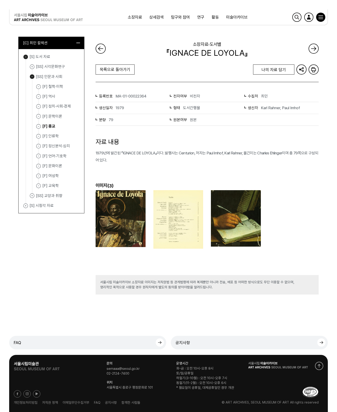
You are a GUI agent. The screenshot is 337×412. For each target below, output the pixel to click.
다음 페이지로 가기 (314, 49)
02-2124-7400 (118, 373)
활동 (215, 17)
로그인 (308, 17)
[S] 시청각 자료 (25, 205)
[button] (320, 17)
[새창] (310, 392)
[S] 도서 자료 (25, 56)
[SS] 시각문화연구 (32, 66)
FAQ (17, 342)
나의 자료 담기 (274, 69)
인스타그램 (27, 393)
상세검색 (156, 17)
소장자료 (135, 17)
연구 (200, 17)
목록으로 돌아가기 (115, 69)
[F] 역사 (48, 96)
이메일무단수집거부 (76, 402)
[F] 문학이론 (52, 116)
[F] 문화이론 (52, 166)
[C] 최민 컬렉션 (35, 43)
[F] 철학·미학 (52, 86)
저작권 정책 (50, 402)
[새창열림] (37, 364)
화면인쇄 (314, 69)
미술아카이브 (236, 17)
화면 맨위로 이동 (319, 366)
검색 (296, 17)
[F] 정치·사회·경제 (56, 106)
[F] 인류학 (50, 136)
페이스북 (17, 393)
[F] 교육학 (50, 185)
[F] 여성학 (50, 175)
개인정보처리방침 (26, 402)
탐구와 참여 (180, 17)
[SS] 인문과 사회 (32, 76)
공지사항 (182, 342)
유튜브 (36, 393)
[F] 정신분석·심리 (56, 146)
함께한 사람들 (131, 402)
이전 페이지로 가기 (101, 49)
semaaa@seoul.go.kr (123, 368)
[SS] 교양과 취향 (32, 195)
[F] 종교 (48, 126)
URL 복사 (301, 69)
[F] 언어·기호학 (54, 155)
